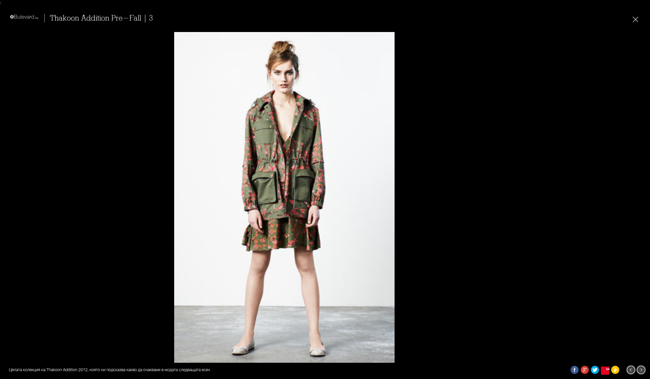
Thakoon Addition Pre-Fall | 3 (101, 18)
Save (607, 369)
